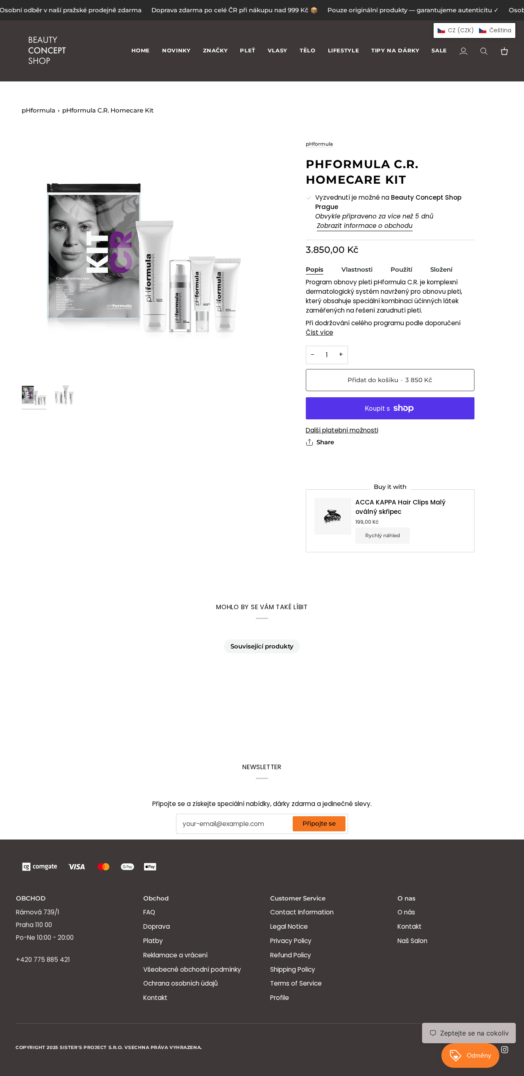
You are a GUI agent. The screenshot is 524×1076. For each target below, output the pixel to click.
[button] (215, 50)
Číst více (319, 332)
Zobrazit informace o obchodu (365, 225)
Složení (441, 269)
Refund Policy (290, 955)
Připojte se (319, 823)
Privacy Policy (291, 940)
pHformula (38, 110)
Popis (314, 269)
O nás (406, 912)
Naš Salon (412, 940)
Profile (279, 997)
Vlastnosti (357, 269)
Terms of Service (296, 983)
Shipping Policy (292, 969)
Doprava (156, 926)
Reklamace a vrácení (175, 955)
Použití (401, 269)
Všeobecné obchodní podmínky (192, 969)
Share (325, 442)
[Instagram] (504, 1049)
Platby (153, 940)
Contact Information (302, 912)
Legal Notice (289, 926)
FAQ (149, 912)
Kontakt (155, 997)
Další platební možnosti (342, 430)
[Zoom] (142, 259)
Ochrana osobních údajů (180, 983)
